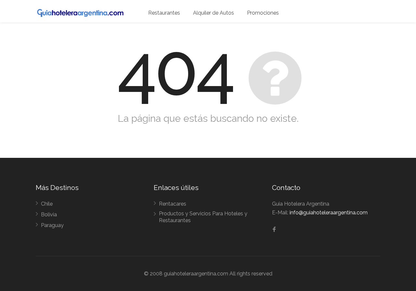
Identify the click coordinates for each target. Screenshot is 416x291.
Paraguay (52, 225)
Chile (47, 204)
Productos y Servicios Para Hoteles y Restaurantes (203, 216)
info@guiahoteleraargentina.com (329, 212)
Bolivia (49, 214)
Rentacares (172, 204)
